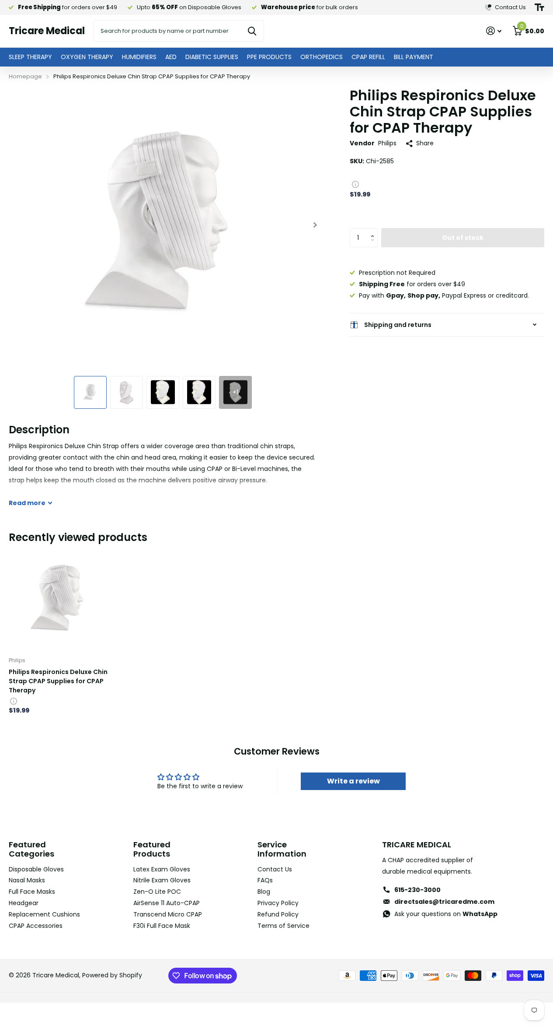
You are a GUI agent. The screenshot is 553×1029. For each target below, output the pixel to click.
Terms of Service (283, 925)
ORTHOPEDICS (321, 57)
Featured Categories (31, 849)
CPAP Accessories (36, 925)
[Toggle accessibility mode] (539, 7)
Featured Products (151, 849)
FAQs (265, 880)
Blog (263, 891)
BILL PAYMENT (413, 57)
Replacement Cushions (44, 914)
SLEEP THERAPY (30, 57)
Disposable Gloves (36, 869)
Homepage (25, 76)
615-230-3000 (417, 889)
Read (27, 503)
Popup (355, 183)
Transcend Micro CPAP (167, 914)
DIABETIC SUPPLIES (211, 57)
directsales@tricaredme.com (444, 901)
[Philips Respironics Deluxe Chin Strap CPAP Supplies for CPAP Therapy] (59, 599)
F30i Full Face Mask (161, 925)
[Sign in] (494, 31)
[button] (374, 231)
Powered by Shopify (112, 975)
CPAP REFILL (368, 57)
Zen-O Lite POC (157, 891)
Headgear (23, 903)
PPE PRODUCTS (269, 57)
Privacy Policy (278, 903)
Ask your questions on (445, 914)
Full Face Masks (32, 891)
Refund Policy (278, 914)
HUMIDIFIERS (139, 57)
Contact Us (274, 869)
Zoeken (252, 31)
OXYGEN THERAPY (87, 57)
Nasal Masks (27, 880)
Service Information (281, 849)
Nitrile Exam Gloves (162, 880)
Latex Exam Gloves (161, 869)
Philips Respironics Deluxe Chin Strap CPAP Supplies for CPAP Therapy (58, 681)
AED (171, 57)
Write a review (353, 781)
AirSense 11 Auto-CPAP (166, 903)
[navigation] (90, 392)
